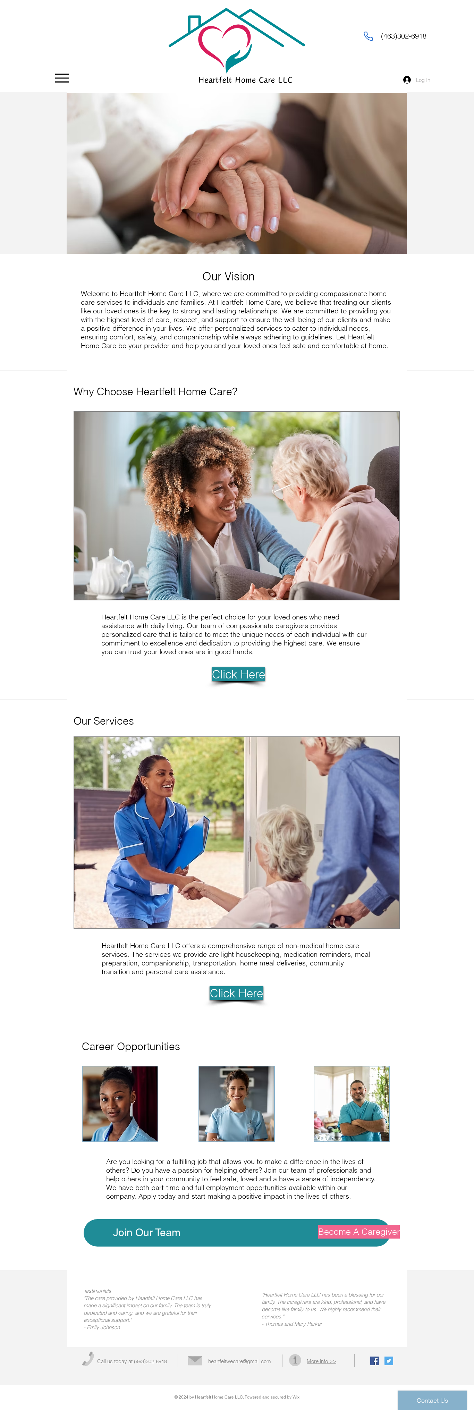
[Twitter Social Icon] (388, 1361)
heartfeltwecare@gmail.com (239, 1361)
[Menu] (62, 77)
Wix (296, 1397)
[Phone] (368, 36)
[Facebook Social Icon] (374, 1361)
